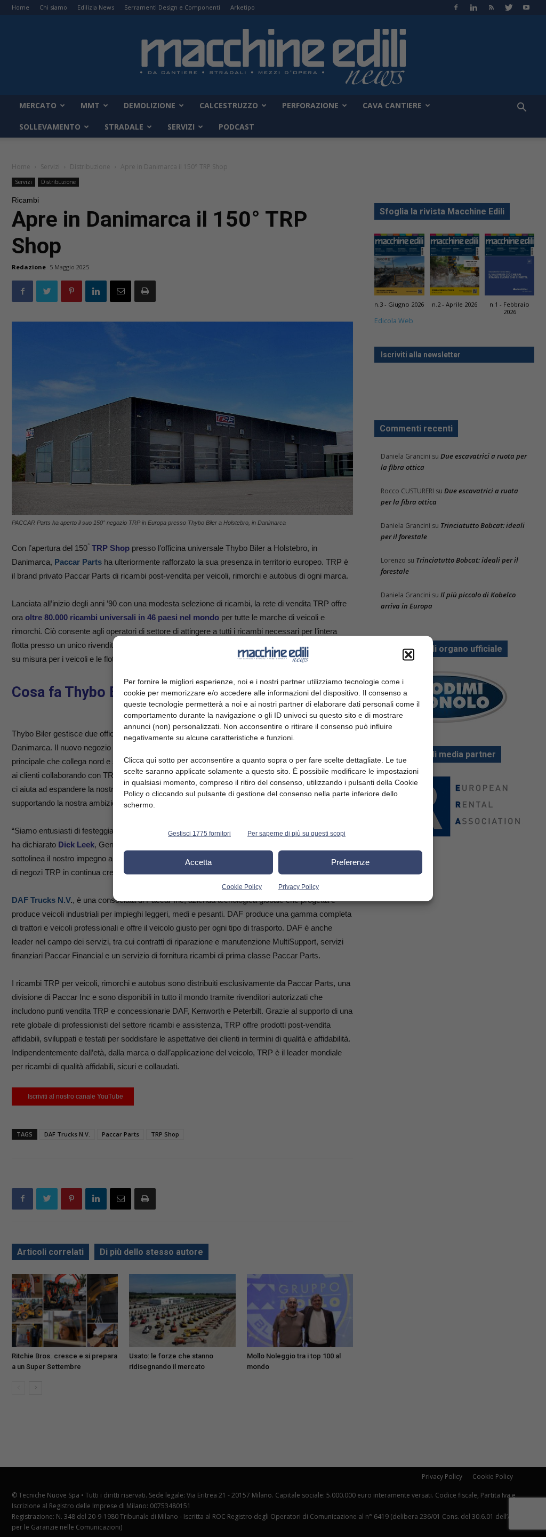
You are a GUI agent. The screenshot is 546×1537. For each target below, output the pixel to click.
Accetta (198, 862)
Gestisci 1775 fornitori (199, 833)
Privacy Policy (298, 886)
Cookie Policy (242, 886)
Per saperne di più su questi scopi (296, 833)
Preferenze (350, 862)
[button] (408, 654)
